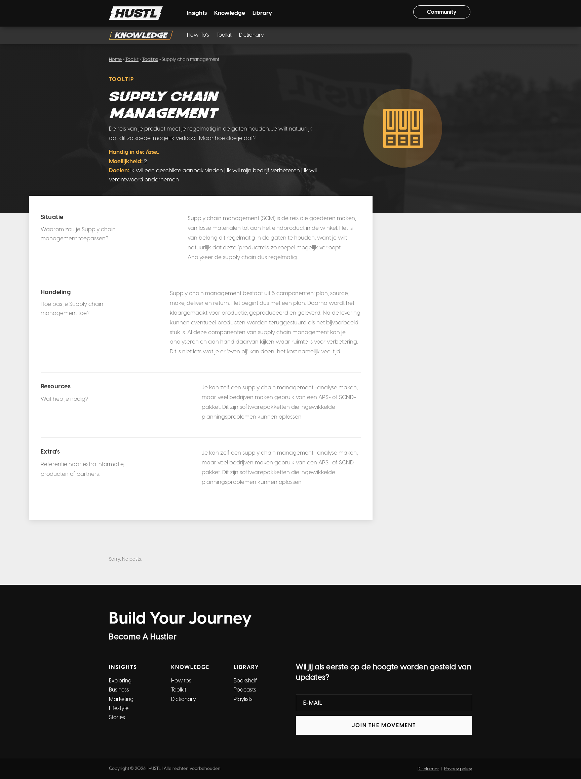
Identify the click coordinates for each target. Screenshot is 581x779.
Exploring (120, 680)
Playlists (243, 699)
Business (119, 689)
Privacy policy (458, 768)
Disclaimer (428, 768)
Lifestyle (118, 708)
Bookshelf (245, 680)
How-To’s (198, 35)
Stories (117, 717)
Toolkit (224, 35)
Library (262, 13)
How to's (181, 680)
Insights (197, 13)
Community (442, 12)
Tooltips (150, 59)
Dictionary (251, 35)
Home (115, 59)
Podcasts (245, 689)
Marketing (121, 699)
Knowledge (229, 13)
